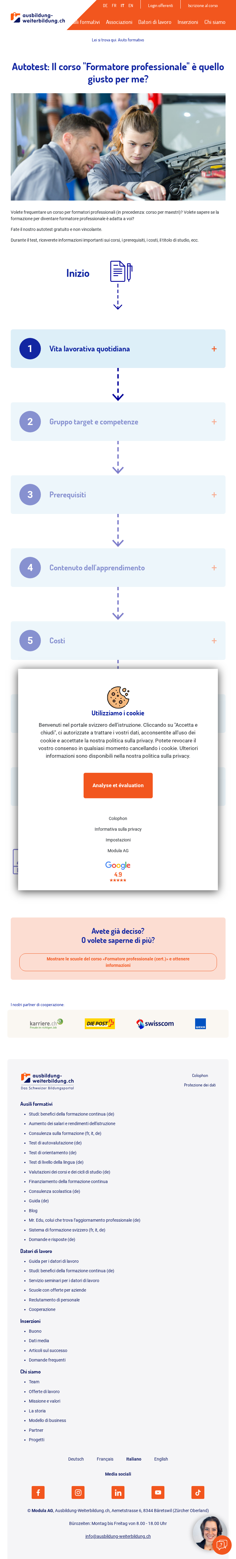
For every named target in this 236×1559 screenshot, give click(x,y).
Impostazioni (118, 840)
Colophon (118, 818)
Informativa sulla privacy (118, 829)
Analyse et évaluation (118, 785)
